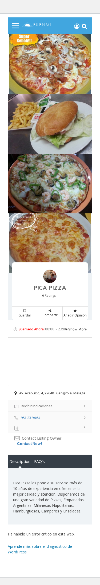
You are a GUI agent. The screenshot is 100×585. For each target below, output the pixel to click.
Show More (77, 329)
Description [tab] (19, 461)
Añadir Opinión (75, 315)
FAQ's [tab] (39, 461)
